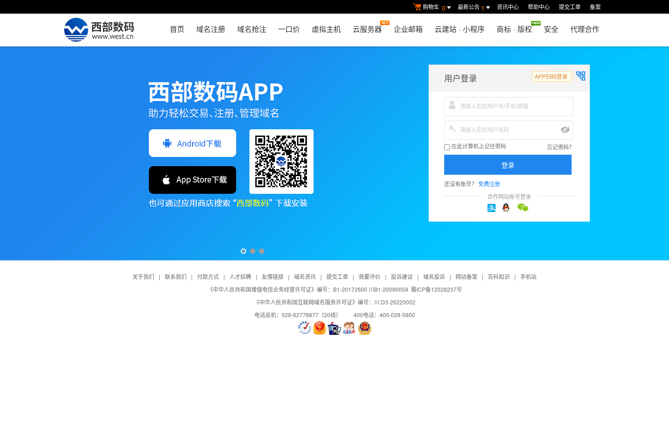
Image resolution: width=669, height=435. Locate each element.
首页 (177, 29)
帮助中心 (539, 6)
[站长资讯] (334, 328)
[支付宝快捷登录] (494, 207)
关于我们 (143, 276)
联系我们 (176, 276)
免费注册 (489, 183)
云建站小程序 (460, 29)
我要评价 (369, 276)
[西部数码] (99, 30)
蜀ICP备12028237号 (436, 289)
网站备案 (466, 276)
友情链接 (273, 276)
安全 (551, 29)
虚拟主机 (326, 29)
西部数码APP (334, 153)
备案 (595, 6)
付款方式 (208, 276)
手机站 (528, 276)
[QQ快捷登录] (509, 207)
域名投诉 (434, 276)
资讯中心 (508, 6)
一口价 (289, 29)
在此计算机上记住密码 (478, 146)
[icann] (304, 328)
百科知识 (499, 276)
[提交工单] (349, 328)
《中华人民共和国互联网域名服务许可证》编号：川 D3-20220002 (335, 302)
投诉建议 (402, 276)
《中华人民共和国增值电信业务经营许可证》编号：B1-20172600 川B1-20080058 (308, 289)
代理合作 (584, 29)
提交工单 (570, 6)
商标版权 (514, 29)
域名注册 (210, 29)
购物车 (434, 7)
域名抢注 (251, 29)
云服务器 (367, 29)
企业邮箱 (408, 29)
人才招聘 (240, 276)
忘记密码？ (560, 147)
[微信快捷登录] (524, 207)
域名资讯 (305, 276)
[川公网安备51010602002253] (364, 328)
